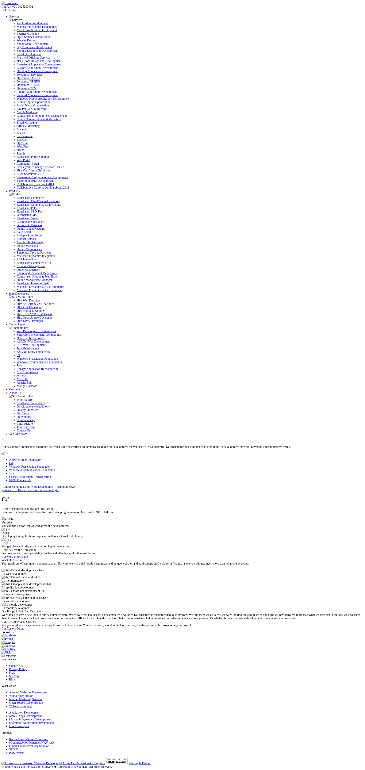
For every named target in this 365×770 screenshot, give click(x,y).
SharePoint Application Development (39, 64)
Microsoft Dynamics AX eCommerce (39, 290)
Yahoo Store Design (21, 695)
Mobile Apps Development (25, 716)
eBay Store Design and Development (39, 61)
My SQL (22, 375)
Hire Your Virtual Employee (33, 170)
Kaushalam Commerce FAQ (34, 262)
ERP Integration (26, 259)
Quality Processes (27, 410)
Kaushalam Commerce (30, 197)
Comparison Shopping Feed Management (42, 115)
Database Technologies (30, 338)
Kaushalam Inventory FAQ (33, 283)
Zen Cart (22, 139)
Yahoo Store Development (32, 43)
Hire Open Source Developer (34, 317)
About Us (15, 392)
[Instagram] (9, 655)
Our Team (23, 413)
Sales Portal (24, 232)
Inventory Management (31, 266)
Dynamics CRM (26, 88)
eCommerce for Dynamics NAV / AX (32, 742)
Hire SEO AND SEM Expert (34, 314)
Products (14, 191)
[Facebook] (9, 635)
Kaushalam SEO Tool (30, 211)
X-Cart (21, 132)
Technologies (17, 324)
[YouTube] (9, 649)
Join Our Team (26, 427)
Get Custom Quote (13, 628)
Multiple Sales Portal (29, 235)
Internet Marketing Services (25, 699)
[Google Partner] (140, 763)
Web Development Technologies (36, 331)
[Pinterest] (8, 645)
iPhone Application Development (37, 91)
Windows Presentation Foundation (37, 358)
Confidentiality (26, 420)
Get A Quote (9, 10)
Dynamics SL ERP (28, 84)
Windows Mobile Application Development (43, 98)
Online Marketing (27, 245)
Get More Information (15, 556)
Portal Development (29, 54)
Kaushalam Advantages (31, 403)
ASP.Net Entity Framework (33, 351)
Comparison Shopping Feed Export (38, 276)
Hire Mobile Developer (31, 310)
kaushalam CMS (27, 214)
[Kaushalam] (10, 3)
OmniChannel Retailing (31, 228)
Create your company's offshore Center (40, 167)
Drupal (21, 149)
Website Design (26, 40)
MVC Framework (27, 372)
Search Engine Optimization (34, 102)
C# (18, 355)
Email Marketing (27, 122)
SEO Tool (15, 749)
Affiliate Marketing (28, 126)
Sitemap (14, 676)
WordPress (23, 146)
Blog (12, 679)
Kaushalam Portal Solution (33, 156)
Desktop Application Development (37, 71)
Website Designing (20, 706)
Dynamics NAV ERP (30, 74)
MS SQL (22, 379)
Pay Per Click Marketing (31, 108)
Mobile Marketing (27, 112)
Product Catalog (26, 238)
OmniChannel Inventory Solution (29, 746)
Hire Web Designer (28, 300)
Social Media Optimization (33, 105)
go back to (30, 490)
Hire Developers (19, 293)
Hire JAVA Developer (30, 321)
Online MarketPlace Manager (34, 280)
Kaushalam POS (27, 208)
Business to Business (29, 225)
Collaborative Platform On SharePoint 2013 (43, 187)
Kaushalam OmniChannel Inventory (38, 201)
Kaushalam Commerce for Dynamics (39, 204)
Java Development (28, 348)
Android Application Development (37, 95)
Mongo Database (27, 386)
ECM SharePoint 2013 (30, 173)
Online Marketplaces (29, 249)
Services (14, 16)
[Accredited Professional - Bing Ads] (82, 763)
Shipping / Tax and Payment (34, 252)
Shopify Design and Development (37, 50)
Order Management (28, 269)
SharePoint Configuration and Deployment (42, 177)
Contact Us (23, 430)
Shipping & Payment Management (37, 273)
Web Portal (23, 160)
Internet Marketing (28, 33)
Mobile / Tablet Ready (30, 242)
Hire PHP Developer (29, 307)
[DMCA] (117, 763)
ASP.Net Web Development (33, 341)
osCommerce (25, 136)
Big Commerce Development (34, 47)
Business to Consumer (30, 221)
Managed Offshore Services (33, 57)
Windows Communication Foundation (40, 362)
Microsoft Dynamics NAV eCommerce (40, 286)
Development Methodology (33, 406)
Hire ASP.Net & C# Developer (35, 303)
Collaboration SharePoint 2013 (35, 184)
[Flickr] (7, 652)
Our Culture (24, 416)
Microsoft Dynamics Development (37, 26)
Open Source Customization (34, 37)
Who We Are (25, 399)
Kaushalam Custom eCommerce (28, 739)
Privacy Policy (18, 669)
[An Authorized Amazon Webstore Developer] (30, 763)
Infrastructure (25, 423)
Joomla (21, 153)
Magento (22, 129)
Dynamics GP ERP (28, 81)
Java (19, 365)
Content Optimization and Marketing (39, 119)
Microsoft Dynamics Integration (36, 256)
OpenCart (23, 143)
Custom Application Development (37, 67)
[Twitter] (7, 638)
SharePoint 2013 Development (35, 180)
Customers (15, 389)
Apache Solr (24, 382)
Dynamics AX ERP (28, 78)
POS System (16, 752)
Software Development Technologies (39, 334)
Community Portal (28, 163)
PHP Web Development (31, 345)
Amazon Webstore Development (28, 692)
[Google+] (8, 642)
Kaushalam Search (28, 218)
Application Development (32, 23)
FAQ (12, 672)
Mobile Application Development (37, 30)
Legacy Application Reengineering (38, 368)
